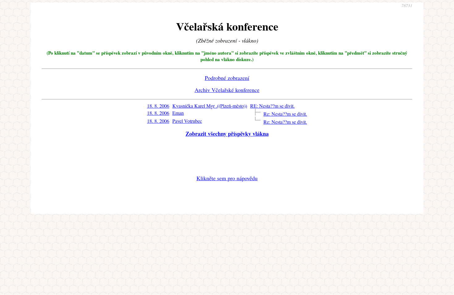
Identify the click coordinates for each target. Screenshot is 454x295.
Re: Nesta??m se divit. (285, 113)
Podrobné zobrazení (227, 77)
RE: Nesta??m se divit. (272, 105)
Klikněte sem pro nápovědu (227, 178)
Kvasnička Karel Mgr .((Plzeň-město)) (209, 105)
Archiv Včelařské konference (227, 89)
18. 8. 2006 (158, 105)
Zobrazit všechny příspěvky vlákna (227, 134)
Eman (178, 113)
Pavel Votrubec (187, 121)
